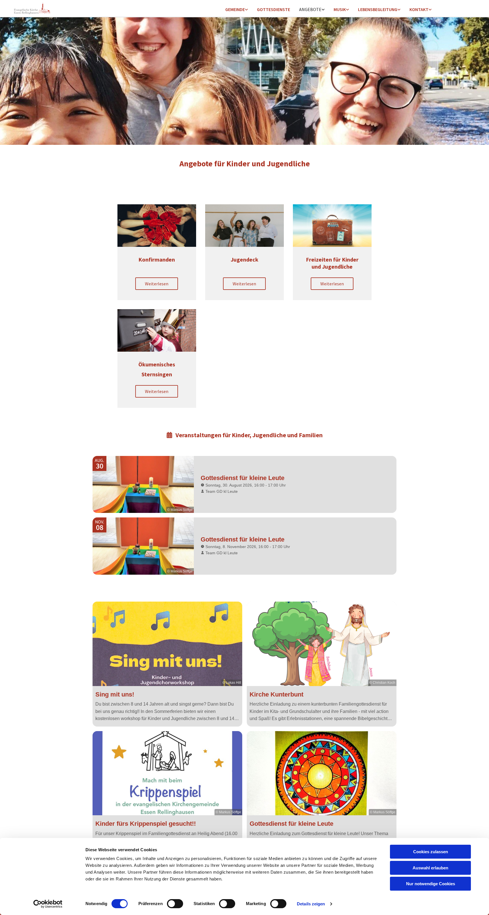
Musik (340, 9)
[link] (236, 9)
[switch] (175, 903)
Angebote (310, 9)
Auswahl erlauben (430, 867)
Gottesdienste (273, 9)
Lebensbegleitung (377, 9)
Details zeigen (311, 903)
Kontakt (418, 9)
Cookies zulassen (430, 851)
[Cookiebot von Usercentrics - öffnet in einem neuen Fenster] (48, 904)
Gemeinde (235, 9)
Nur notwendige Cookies (430, 883)
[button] (156, 283)
